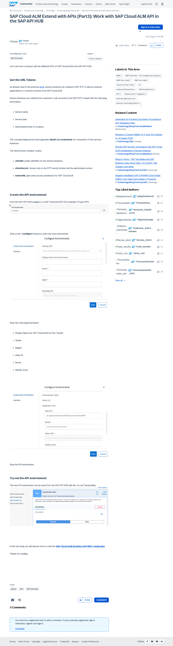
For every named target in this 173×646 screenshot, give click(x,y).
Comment (19, 629)
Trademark (64, 641)
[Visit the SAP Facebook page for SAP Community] (147, 641)
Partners (89, 4)
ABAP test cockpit (123, 80)
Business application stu (126, 99)
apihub (13, 589)
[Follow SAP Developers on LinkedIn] (162, 641)
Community (26, 4)
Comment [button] (101, 600)
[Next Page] (141, 106)
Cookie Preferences (90, 641)
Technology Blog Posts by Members (134, 126)
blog (42, 87)
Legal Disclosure (50, 641)
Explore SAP (146, 4)
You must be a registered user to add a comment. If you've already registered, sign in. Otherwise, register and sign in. (55, 622)
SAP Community (16, 11)
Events (99, 4)
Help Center (110, 4)
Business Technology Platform (128, 103)
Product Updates (95, 59)
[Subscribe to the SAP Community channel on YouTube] (157, 641)
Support (75, 641)
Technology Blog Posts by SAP (68, 11)
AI (139, 85)
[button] (152, 45)
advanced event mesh (125, 85)
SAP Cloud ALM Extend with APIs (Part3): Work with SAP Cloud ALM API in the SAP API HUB (84, 18)
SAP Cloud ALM (16, 58)
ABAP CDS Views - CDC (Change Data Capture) (142, 76)
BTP (118, 94)
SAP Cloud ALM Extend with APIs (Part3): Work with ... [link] (101, 11)
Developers (76, 4)
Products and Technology (47, 4)
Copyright (36, 641)
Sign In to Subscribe (150, 27)
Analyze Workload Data (125, 89)
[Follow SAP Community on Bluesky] (152, 641)
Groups (64, 4)
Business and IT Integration (135, 94)
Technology (50, 11)
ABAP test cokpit (141, 80)
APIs (21, 589)
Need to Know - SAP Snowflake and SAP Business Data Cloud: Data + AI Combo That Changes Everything (136, 163)
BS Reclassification (146, 89)
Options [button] (139, 31)
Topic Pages (124, 4)
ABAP (118, 76)
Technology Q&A (125, 141)
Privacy (12, 641)
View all (119, 280)
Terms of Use (23, 641)
